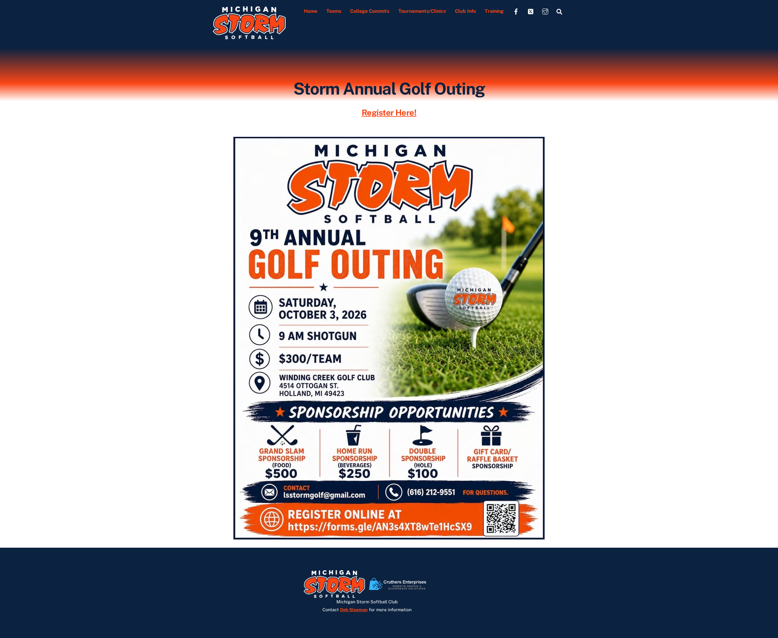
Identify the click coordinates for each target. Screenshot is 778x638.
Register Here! (389, 112)
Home (310, 11)
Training (494, 11)
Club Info (465, 11)
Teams (333, 11)
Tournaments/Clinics (422, 11)
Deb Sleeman (354, 609)
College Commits (369, 11)
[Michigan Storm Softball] (249, 36)
